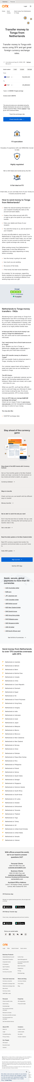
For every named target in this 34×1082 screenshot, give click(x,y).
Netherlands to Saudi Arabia (14, 776)
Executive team (6, 1045)
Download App (21, 973)
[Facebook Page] (5, 934)
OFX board (5, 1042)
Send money (5, 1003)
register (24, 108)
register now (14, 348)
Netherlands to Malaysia (12, 726)
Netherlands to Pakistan (12, 753)
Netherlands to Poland (12, 768)
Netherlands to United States (14, 833)
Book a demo (24, 948)
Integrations (20, 968)
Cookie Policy (8, 1080)
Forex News (20, 983)
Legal (4, 1031)
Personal (12, 1)
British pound (11, 603)
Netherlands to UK (11, 825)
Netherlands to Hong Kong (13, 703)
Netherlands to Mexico (12, 730)
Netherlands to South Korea (13, 794)
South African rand (12, 631)
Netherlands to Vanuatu (12, 836)
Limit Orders (5, 969)
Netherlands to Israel (11, 719)
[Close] (26, 1072)
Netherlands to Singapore (13, 783)
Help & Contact (15, 948)
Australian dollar (12, 588)
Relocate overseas (7, 1012)
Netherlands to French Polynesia (15, 699)
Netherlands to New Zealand (14, 741)
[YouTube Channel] (21, 934)
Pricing (19, 970)
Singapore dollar (12, 623)
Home (3, 11)
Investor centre (21, 1029)
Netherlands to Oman (11, 749)
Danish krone (11, 611)
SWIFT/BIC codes (7, 993)
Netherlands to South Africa (13, 791)
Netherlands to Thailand (12, 814)
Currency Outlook (22, 981)
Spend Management (22, 959)
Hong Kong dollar (12, 615)
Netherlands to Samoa (12, 772)
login (7, 217)
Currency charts (6, 991)
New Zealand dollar (13, 607)
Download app (6, 1006)
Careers (4, 1047)
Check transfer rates (7, 1001)
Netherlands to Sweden (12, 803)
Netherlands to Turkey (12, 821)
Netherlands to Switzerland (13, 806)
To (4, 81)
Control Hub (20, 957)
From (4, 73)
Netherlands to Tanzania (12, 810)
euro (8, 592)
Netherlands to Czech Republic (14, 684)
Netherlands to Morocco (12, 734)
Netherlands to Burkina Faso (14, 673)
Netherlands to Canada (12, 677)
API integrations (21, 1001)
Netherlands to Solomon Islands (15, 787)
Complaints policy (7, 1034)
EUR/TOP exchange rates (11, 416)
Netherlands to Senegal (12, 779)
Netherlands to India (11, 711)
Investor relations (22, 1036)
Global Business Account (8, 957)
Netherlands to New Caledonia (14, 737)
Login (25, 6)
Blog (19, 986)
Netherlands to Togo (11, 818)
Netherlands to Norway (12, 745)
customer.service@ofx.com (17, 867)
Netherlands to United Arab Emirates (16, 829)
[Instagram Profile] (25, 934)
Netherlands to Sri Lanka (12, 799)
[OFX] (5, 6)
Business (5, 1)
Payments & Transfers (8, 959)
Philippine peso (11, 619)
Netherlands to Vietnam (12, 840)
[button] (15, 69)
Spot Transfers (6, 966)
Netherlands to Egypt (11, 692)
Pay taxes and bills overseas (9, 1015)
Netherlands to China (11, 681)
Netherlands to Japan (11, 722)
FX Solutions (5, 964)
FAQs (8, 948)
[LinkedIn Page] (9, 934)
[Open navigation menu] (30, 6)
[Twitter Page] (13, 934)
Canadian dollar (12, 599)
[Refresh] (4, 62)
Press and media (22, 1003)
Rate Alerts (5, 988)
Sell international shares (8, 1021)
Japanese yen (11, 596)
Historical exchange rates (9, 986)
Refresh (29, 62)
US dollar (9, 627)
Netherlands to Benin (11, 669)
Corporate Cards (6, 961)
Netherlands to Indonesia (13, 715)
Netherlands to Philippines (13, 764)
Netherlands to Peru (11, 761)
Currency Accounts (7, 971)
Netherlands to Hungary (12, 707)
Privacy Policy (6, 1036)
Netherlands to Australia (12, 662)
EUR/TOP (25, 398)
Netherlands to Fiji (10, 696)
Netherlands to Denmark (12, 688)
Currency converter (7, 981)
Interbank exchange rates (9, 983)
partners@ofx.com (17, 879)
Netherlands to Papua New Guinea (15, 757)
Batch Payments (21, 965)
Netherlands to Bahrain (12, 666)
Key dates (20, 1034)
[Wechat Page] (17, 934)
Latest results (21, 1031)
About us (5, 1029)
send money (24, 348)
